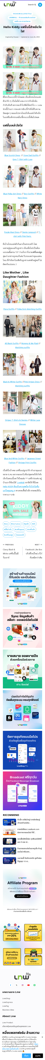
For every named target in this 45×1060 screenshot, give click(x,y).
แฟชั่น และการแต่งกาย (22, 21)
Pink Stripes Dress (32, 381)
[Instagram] (22, 985)
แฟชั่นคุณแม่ (19, 529)
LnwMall (20, 482)
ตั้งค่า (36, 1044)
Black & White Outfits (12, 381)
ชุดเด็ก (26, 524)
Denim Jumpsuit (29, 232)
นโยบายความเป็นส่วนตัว (10, 1049)
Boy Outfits (29, 193)
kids (6, 524)
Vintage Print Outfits (27, 462)
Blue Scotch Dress (12, 155)
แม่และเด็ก (20, 535)
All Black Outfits (12, 343)
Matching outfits (22, 347)
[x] (16, 985)
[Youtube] (28, 985)
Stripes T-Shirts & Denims (16, 420)
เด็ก (33, 524)
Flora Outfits (9, 309)
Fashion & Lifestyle (22, 14)
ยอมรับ (38, 1056)
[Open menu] (40, 5)
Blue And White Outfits (14, 458)
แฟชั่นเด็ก (31, 529)
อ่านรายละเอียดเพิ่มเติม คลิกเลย (23, 911)
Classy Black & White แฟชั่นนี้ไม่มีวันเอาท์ (10, 551)
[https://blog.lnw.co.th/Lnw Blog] (10, 5)
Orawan (16, 37)
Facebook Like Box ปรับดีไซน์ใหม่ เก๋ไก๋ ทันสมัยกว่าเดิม (33, 551)
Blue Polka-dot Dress (12, 193)
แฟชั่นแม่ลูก (8, 535)
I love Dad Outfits (31, 155)
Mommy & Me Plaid (29, 343)
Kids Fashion (16, 524)
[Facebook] (10, 985)
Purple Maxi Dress (12, 232)
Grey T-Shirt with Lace (22, 159)
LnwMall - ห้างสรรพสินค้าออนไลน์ (22, 17)
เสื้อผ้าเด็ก (8, 529)
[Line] (34, 985)
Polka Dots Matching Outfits (29, 309)
